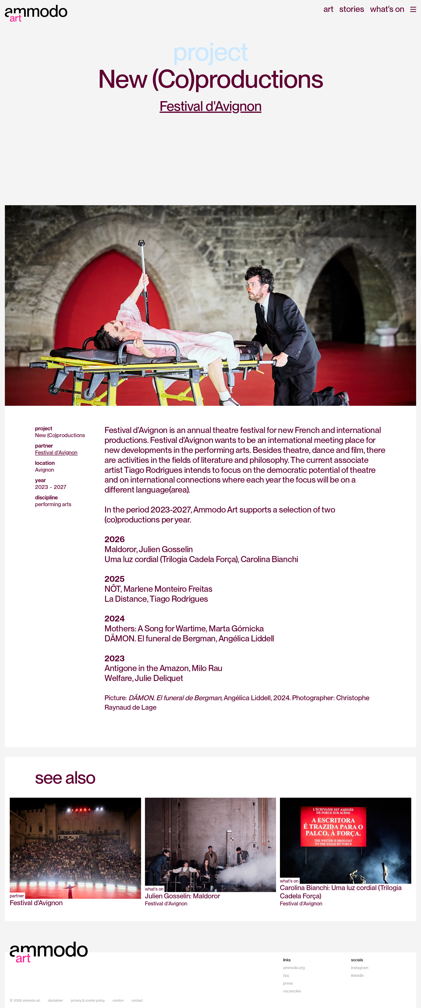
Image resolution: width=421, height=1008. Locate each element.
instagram (359, 967)
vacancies (292, 991)
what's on (387, 9)
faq (286, 975)
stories (351, 9)
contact (137, 1000)
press (288, 983)
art (329, 9)
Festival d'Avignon (210, 106)
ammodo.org (294, 967)
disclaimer (55, 1000)
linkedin (357, 975)
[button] (413, 9)
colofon (118, 1000)
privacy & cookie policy (88, 1000)
